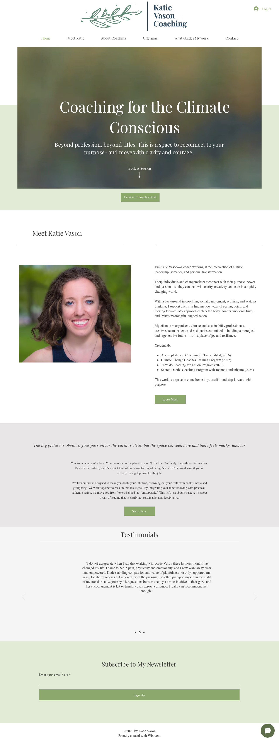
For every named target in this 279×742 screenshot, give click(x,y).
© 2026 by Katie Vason (139, 730)
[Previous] (23, 597)
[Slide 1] (136, 632)
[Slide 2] (140, 632)
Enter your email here (53, 674)
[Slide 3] (144, 632)
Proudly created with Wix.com (139, 735)
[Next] (255, 597)
